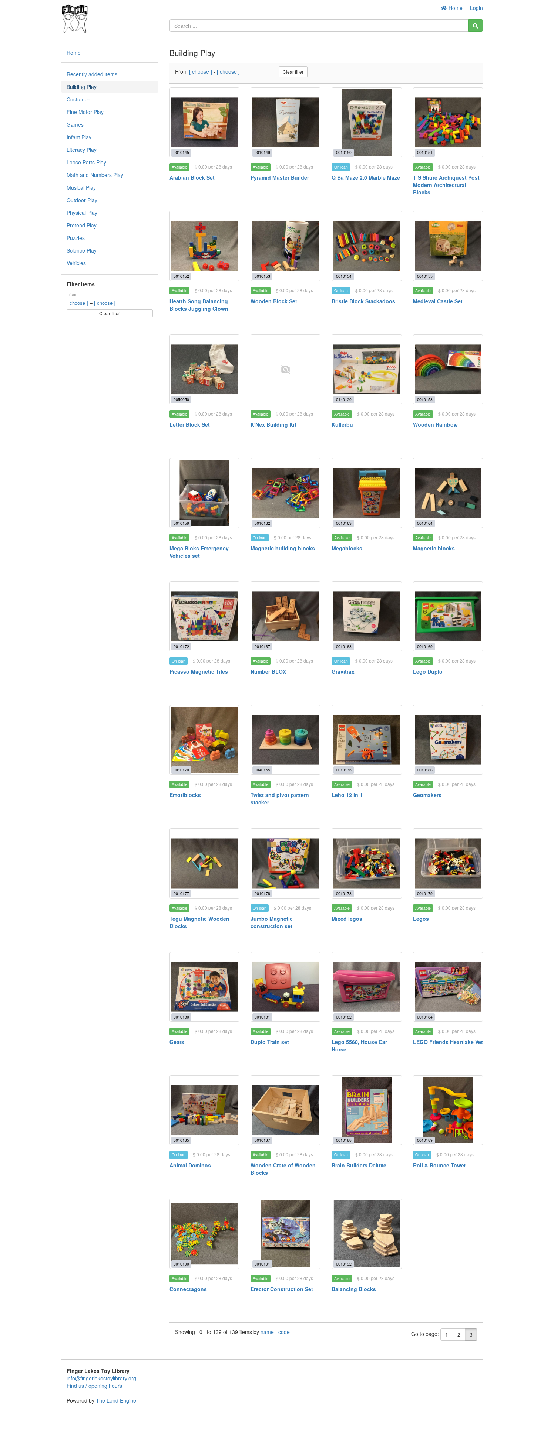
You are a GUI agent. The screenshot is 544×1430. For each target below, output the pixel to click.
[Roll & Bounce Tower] (448, 1110)
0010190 (181, 1264)
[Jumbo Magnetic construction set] (285, 863)
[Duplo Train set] (285, 987)
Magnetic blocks (434, 548)
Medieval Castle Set (438, 301)
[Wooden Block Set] (285, 246)
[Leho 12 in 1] (366, 740)
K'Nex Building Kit (273, 424)
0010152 (181, 276)
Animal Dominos (190, 1165)
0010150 (344, 152)
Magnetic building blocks (283, 548)
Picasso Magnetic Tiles (198, 671)
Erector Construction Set (282, 1289)
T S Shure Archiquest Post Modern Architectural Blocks (446, 185)
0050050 (181, 399)
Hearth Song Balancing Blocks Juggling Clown (198, 304)
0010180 (181, 1017)
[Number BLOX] (285, 616)
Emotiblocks (185, 795)
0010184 (425, 1017)
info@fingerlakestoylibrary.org (101, 1378)
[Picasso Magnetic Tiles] (204, 616)
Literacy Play (82, 149)
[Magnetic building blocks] (285, 493)
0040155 (262, 770)
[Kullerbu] (366, 369)
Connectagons (188, 1289)
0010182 (344, 1017)
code (284, 1332)
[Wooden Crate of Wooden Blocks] (285, 1110)
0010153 (262, 276)
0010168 (344, 646)
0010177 (181, 893)
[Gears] (204, 987)
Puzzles (76, 237)
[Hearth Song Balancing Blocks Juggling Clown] (204, 246)
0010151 (425, 152)
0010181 (262, 1017)
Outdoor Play (82, 200)
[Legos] (448, 863)
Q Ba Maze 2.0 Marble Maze (366, 177)
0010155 (425, 276)
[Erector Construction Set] (285, 1233)
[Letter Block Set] (204, 369)
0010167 (262, 646)
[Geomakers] (448, 740)
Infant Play (79, 137)
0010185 (181, 1140)
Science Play (82, 250)
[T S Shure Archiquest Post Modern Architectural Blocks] (448, 122)
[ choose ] (78, 302)
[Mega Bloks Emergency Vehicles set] (204, 493)
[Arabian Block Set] (204, 122)
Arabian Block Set (192, 177)
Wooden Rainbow (435, 424)
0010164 (425, 523)
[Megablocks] (366, 493)
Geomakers (427, 795)
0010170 (181, 770)
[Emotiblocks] (204, 740)
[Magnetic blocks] (448, 493)
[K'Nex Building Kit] (285, 369)
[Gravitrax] (366, 616)
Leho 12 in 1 (347, 795)
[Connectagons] (204, 1233)
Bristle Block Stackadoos (363, 301)
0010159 (181, 523)
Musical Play (81, 187)
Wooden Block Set (274, 301)
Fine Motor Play (85, 112)
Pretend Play (82, 225)
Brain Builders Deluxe (359, 1165)
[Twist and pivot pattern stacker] (285, 740)
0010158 (425, 399)
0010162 (262, 523)
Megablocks (347, 548)
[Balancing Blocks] (366, 1233)
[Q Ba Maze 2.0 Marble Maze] (366, 122)
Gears (176, 1042)
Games (75, 124)
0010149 (262, 152)
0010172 (181, 646)
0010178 (262, 893)
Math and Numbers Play (95, 175)
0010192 (344, 1264)
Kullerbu (342, 424)
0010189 (425, 1140)
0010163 (344, 523)
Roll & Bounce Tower (439, 1165)
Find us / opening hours (94, 1385)
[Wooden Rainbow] (448, 369)
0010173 (344, 770)
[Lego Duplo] (448, 616)
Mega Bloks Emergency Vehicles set (199, 551)
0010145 (181, 152)
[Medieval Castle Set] (448, 246)
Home (455, 7)
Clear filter (109, 313)
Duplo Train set (270, 1042)
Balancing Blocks (354, 1289)
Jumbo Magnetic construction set (272, 922)
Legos (421, 918)
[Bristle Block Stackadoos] (366, 246)
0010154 (344, 276)
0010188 (344, 1140)
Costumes (78, 99)
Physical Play (82, 212)
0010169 (425, 646)
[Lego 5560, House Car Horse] (366, 987)
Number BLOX (268, 671)
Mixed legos (347, 918)
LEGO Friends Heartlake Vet (448, 1042)
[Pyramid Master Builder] (285, 122)
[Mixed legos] (366, 863)
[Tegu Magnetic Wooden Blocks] (204, 863)
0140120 (344, 399)
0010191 (262, 1264)
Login (476, 7)
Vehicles (76, 263)
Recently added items (92, 74)
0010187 (262, 1140)
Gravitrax (343, 671)
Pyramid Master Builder (280, 177)
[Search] (475, 25)
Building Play (82, 86)
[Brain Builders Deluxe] (366, 1110)
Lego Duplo (428, 671)
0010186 (425, 770)
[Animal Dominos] (204, 1110)
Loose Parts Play (86, 162)
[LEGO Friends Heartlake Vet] (448, 987)
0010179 (425, 893)
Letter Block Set (189, 424)
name (268, 1332)
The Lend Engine (116, 1400)
